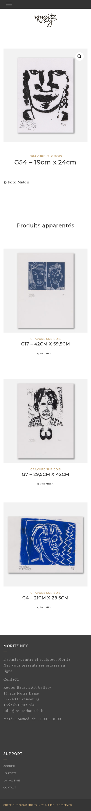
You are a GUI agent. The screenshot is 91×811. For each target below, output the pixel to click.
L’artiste (10, 773)
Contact (10, 787)
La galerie (12, 780)
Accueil (10, 766)
